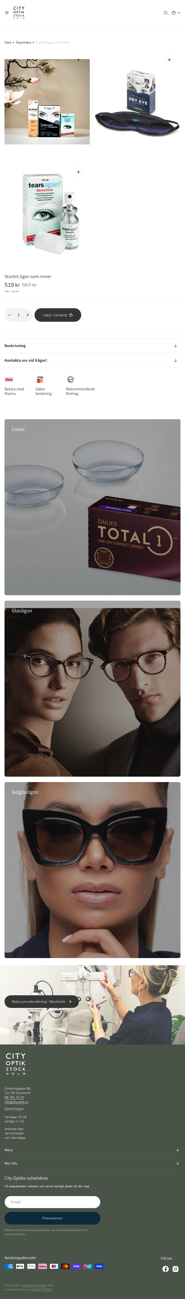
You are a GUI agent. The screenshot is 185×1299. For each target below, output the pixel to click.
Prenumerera (52, 1218)
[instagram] (175, 1269)
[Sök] (165, 12)
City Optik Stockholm (33, 1285)
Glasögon (22, 611)
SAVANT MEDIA (42, 1289)
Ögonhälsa (23, 42)
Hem (8, 42)
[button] (7, 12)
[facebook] (166, 1269)
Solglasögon (25, 792)
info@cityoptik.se (16, 1102)
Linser (18, 429)
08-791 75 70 (14, 1097)
